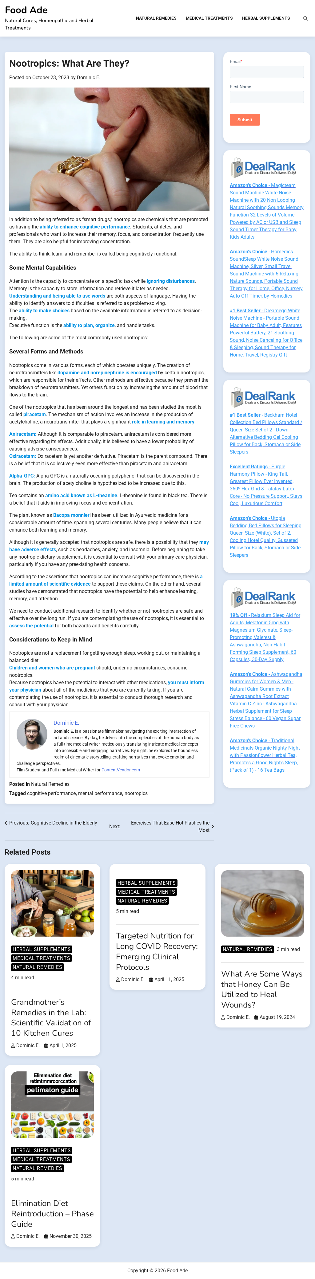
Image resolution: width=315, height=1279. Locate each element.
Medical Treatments (209, 18)
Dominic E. (88, 77)
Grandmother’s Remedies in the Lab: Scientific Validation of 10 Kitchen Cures (51, 1018)
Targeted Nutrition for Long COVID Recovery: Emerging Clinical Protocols (157, 951)
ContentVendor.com (121, 769)
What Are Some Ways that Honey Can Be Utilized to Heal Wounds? (262, 990)
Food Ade (26, 10)
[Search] (305, 18)
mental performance (100, 793)
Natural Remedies (156, 18)
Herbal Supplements (266, 18)
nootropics (136, 793)
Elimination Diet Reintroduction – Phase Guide (52, 1214)
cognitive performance (51, 793)
